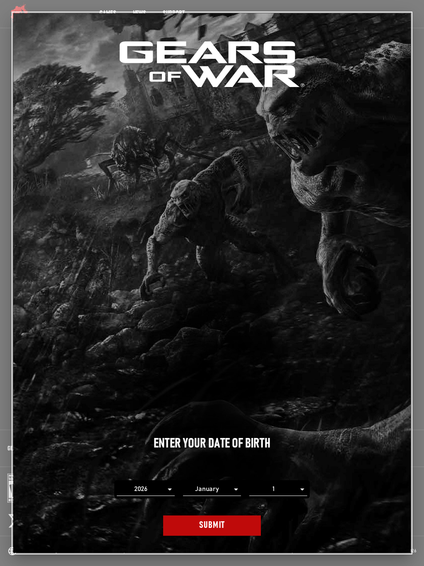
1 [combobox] (273, 489)
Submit (212, 525)
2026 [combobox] (141, 489)
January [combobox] (207, 489)
